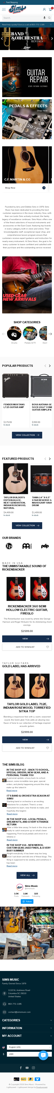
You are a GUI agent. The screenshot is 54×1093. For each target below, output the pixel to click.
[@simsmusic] (20, 887)
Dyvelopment (41, 1087)
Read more (11, 790)
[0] (50, 9)
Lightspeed (11, 1087)
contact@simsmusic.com (19, 1012)
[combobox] (24, 17)
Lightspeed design (25, 1087)
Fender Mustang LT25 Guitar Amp (14, 405)
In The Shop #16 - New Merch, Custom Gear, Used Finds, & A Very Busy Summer (29, 848)
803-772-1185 (14, 1004)
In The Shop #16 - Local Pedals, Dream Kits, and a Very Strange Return (28, 822)
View (25, 638)
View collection (25, 435)
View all (25, 875)
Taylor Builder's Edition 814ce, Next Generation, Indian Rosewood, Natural (15, 502)
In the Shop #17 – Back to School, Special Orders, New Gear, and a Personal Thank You (27, 772)
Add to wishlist (25, 647)
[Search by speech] (44, 18)
